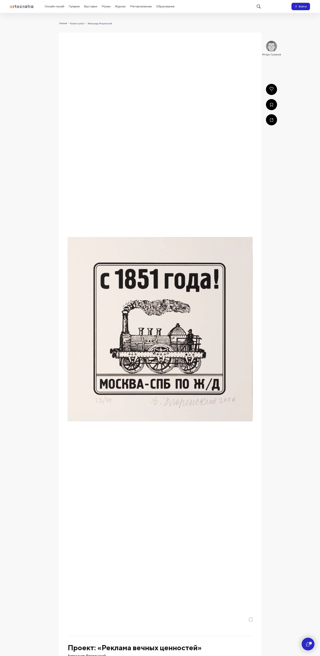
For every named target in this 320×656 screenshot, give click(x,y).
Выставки (90, 6)
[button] (160, 329)
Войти (303, 6)
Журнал (120, 6)
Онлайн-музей (54, 6)
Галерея (74, 6)
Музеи (106, 6)
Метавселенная (141, 6)
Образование (165, 6)
